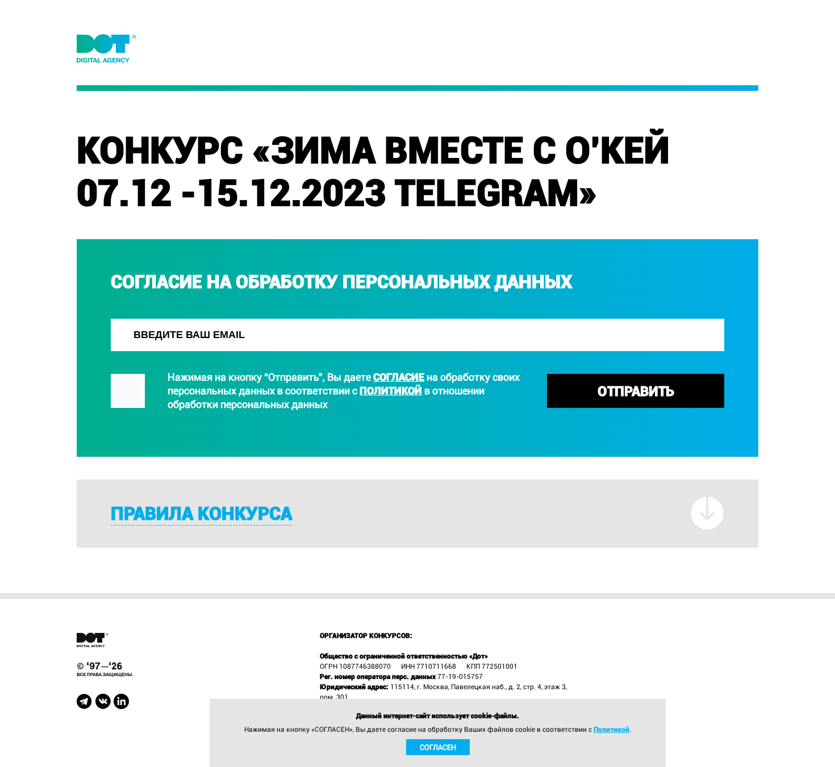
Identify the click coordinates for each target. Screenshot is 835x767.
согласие (398, 377)
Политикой (391, 391)
